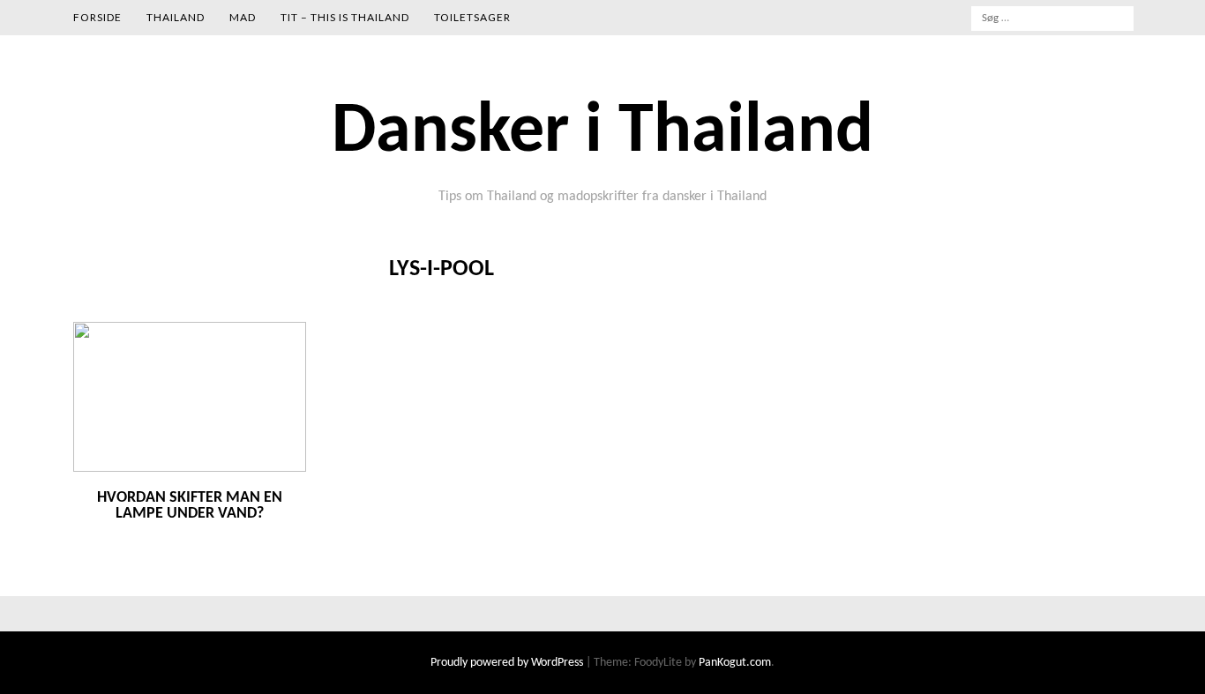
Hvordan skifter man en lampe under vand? (189, 505)
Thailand (175, 17)
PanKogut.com (735, 662)
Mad (242, 17)
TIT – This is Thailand (345, 17)
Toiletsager (472, 17)
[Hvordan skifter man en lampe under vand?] (189, 468)
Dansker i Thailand (602, 133)
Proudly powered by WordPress (508, 662)
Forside (97, 17)
